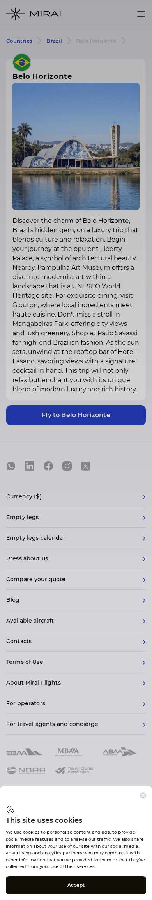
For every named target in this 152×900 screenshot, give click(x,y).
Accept (76, 885)
